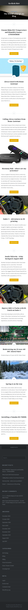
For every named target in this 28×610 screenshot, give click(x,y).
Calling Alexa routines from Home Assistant (13, 477)
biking (3, 556)
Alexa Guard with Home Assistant (10, 474)
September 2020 (6, 522)
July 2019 (4, 541)
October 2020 (5, 519)
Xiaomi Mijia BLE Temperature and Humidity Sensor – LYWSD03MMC (12, 470)
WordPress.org (6, 590)
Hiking (3, 559)
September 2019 (6, 535)
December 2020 (6, 516)
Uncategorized (6, 568)
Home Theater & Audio (8, 565)
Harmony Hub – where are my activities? (12, 481)
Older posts (14, 447)
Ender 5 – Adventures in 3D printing (11, 484)
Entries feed (5, 583)
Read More (14, 105)
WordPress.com (18, 606)
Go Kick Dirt (14, 3)
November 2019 (6, 532)
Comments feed (6, 586)
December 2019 (6, 528)
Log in (3, 580)
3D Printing (5, 553)
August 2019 (5, 538)
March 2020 (5, 525)
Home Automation (7, 562)
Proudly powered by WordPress (13, 605)
